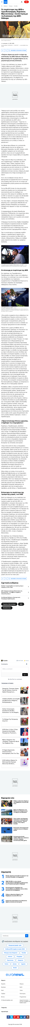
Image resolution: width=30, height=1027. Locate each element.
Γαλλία (6, 964)
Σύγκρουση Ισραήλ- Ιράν (15, 945)
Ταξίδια (3, 993)
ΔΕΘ (21, 604)
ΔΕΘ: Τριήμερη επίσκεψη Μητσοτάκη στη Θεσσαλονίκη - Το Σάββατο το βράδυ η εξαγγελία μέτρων (11, 592)
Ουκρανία (20, 960)
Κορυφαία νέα (7, 798)
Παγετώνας (10, 960)
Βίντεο (3, 996)
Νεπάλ (15, 967)
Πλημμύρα (19, 956)
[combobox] (15, 935)
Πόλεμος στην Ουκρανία (10, 952)
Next (2, 990)
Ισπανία (10, 956)
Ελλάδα (15, 6)
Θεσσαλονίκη (7, 608)
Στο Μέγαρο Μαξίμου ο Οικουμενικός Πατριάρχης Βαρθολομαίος (10, 598)
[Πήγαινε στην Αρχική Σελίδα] (5, 2)
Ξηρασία (23, 964)
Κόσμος (10, 6)
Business (3, 987)
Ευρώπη (3, 983)
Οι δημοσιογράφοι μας (7, 1000)
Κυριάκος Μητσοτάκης (9, 604)
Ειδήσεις (5, 6)
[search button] (26, 935)
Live (26, 1)
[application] (15, 29)
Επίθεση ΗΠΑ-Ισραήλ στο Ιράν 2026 (15, 949)
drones (15, 964)
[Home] (1, 6)
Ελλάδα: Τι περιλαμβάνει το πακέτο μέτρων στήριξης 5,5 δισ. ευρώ (12, 586)
